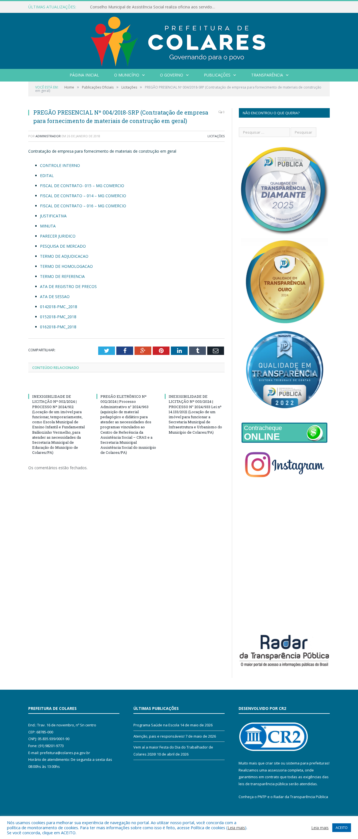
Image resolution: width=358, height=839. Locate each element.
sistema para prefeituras (307, 763)
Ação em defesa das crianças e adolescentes (131, 7)
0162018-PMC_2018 (58, 326)
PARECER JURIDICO (58, 236)
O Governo (171, 75)
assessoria (277, 770)
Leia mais (236, 827)
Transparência (267, 75)
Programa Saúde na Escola (156, 725)
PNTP (262, 796)
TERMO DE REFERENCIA (62, 276)
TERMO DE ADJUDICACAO (64, 256)
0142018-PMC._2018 (58, 306)
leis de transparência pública (263, 783)
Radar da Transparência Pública (301, 796)
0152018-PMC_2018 (58, 316)
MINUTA (48, 226)
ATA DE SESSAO (55, 296)
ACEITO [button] (342, 827)
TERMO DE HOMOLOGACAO (66, 266)
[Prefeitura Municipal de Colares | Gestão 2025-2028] (179, 39)
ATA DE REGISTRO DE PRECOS (68, 286)
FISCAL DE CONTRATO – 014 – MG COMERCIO (83, 195)
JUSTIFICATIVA (53, 216)
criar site (272, 763)
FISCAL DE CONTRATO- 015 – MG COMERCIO (82, 185)
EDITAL (47, 175)
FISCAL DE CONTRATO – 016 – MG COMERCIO (83, 205)
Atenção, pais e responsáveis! (159, 736)
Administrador (48, 136)
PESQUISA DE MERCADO (63, 246)
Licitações (216, 136)
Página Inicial (84, 75)
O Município (126, 75)
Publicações (217, 75)
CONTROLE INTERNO (60, 165)
